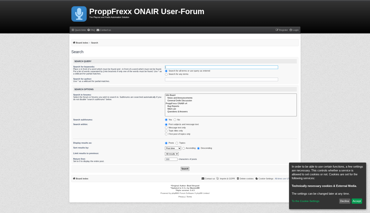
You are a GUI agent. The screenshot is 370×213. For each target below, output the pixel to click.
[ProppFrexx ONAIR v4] (230, 103)
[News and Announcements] (230, 98)
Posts (171, 143)
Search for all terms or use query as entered (189, 71)
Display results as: (82, 143)
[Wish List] (230, 109)
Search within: (80, 124)
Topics (182, 143)
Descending (206, 148)
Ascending (190, 148)
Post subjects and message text (183, 124)
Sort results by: (81, 148)
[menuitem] (91, 30)
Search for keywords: (84, 67)
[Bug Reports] (230, 106)
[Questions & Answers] (230, 111)
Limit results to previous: (86, 153)
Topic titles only (175, 131)
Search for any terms (178, 74)
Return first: (79, 159)
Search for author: (82, 79)
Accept (357, 201)
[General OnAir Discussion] (230, 100)
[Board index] (79, 13)
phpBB (175, 193)
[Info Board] (230, 95)
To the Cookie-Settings (305, 201)
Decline (344, 201)
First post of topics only (179, 134)
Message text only (177, 127)
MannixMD (195, 188)
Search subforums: (83, 119)
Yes (170, 119)
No (178, 119)
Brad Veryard (193, 186)
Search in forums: (82, 95)
